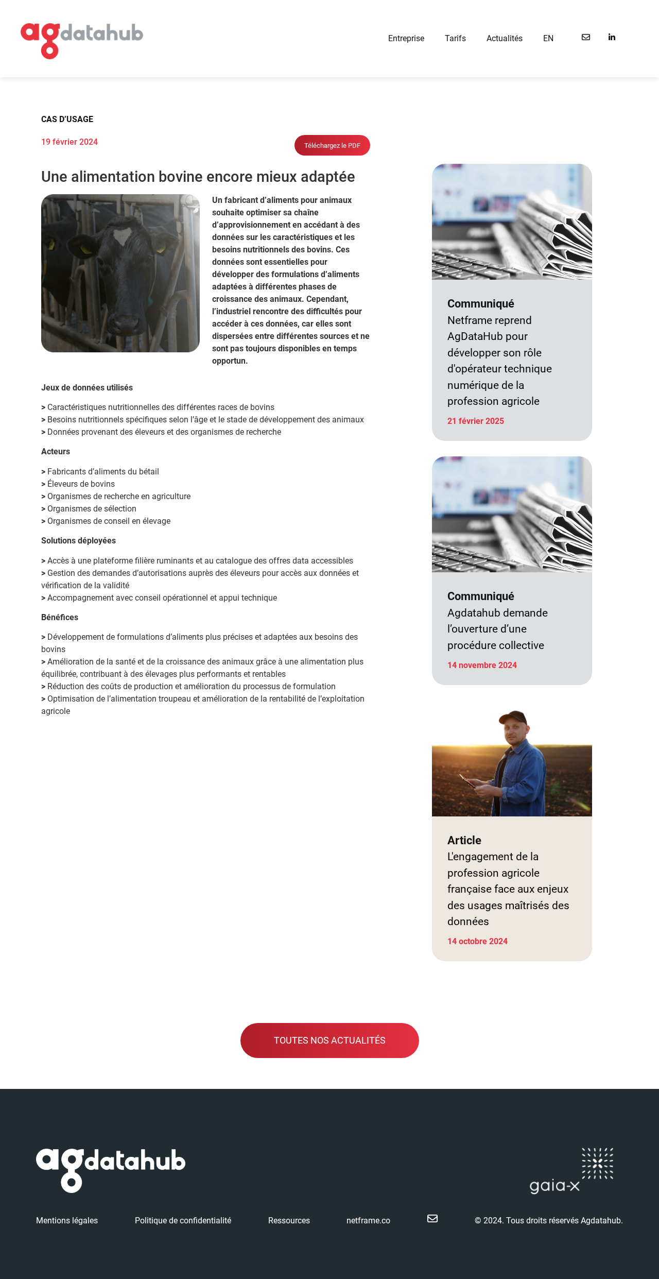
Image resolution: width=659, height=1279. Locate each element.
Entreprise (406, 38)
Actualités (505, 38)
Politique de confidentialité (183, 1220)
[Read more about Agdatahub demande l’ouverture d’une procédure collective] (512, 570)
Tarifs (455, 38)
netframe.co (368, 1220)
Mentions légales (67, 1220)
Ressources (289, 1220)
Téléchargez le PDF (332, 145)
